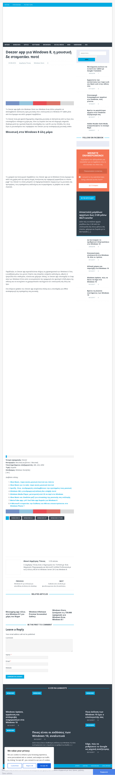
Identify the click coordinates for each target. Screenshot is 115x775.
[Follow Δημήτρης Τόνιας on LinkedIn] (38, 573)
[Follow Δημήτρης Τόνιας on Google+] (34, 573)
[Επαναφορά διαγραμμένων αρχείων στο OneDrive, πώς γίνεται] (80, 97)
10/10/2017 (92, 104)
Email (8, 661)
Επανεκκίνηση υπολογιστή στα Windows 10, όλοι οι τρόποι (98, 255)
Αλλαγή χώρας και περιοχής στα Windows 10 (98, 267)
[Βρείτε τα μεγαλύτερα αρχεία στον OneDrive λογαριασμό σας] (80, 112)
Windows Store (39, 63)
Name (8, 655)
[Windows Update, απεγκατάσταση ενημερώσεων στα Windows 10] (18, 738)
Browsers (47, 45)
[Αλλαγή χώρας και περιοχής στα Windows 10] (80, 268)
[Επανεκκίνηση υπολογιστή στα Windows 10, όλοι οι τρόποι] (80, 255)
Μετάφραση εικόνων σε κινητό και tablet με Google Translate (97, 69)
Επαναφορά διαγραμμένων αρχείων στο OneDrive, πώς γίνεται (97, 98)
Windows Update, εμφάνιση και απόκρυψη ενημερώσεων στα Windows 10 (15, 717)
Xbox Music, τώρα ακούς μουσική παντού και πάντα (32, 482)
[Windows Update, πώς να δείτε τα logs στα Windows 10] (80, 280)
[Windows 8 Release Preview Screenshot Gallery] (40, 603)
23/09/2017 (92, 130)
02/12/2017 (90, 752)
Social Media (59, 45)
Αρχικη (7, 45)
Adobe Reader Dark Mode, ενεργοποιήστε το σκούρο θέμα (98, 126)
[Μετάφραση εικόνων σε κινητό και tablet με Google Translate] (80, 69)
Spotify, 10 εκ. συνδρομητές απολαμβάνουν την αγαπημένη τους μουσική (40, 488)
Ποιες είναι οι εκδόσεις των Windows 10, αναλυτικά (51, 734)
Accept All (44, 766)
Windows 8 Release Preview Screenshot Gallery (38, 614)
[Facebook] (93, 5)
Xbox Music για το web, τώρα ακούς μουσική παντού (32, 485)
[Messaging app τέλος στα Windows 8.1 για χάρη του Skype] (16, 603)
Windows (16, 45)
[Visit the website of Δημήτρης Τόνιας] (24, 573)
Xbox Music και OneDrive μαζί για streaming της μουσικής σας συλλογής (40, 497)
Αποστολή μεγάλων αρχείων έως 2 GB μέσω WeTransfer (92, 215)
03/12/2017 (37, 739)
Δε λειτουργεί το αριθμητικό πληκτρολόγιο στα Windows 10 (98, 242)
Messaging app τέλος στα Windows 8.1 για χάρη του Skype (15, 614)
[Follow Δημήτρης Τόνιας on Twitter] (30, 573)
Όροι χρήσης (106, 766)
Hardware (78, 45)
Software (36, 45)
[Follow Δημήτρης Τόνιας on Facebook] (27, 573)
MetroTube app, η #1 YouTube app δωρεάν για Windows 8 (33, 500)
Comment (9, 638)
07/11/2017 (92, 88)
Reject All (29, 766)
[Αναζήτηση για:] (93, 53)
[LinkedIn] (106, 5)
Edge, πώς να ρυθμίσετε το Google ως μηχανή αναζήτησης (97, 746)
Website (9, 668)
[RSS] (110, 5)
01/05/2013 (12, 63)
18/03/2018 (92, 73)
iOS (86, 45)
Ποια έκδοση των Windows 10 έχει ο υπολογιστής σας (94, 714)
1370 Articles (53, 561)
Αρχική (77, 766)
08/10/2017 (92, 117)
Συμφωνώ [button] (104, 772)
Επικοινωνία (17, 5)
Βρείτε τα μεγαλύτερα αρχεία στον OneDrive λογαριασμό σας (96, 112)
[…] (90, 232)
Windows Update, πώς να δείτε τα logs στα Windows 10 (97, 280)
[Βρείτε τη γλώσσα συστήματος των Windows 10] (80, 293)
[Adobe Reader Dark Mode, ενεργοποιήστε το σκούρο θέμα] (80, 126)
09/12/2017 (92, 260)
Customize (15, 766)
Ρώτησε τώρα (28, 5)
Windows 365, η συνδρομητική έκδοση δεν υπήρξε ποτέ (33, 491)
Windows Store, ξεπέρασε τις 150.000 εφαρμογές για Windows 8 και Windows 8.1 (62, 615)
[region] (29, 759)
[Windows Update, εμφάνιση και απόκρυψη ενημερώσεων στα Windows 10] (18, 700)
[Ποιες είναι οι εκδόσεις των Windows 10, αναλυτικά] (57, 710)
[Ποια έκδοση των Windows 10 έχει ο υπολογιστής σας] (97, 700)
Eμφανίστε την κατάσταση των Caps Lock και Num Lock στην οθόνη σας (98, 83)
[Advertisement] (75, 24)
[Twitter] (97, 5)
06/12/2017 (92, 271)
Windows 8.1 (28, 518)
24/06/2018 (92, 246)
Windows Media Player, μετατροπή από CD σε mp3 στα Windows (36, 494)
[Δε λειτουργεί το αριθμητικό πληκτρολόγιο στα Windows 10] (80, 242)
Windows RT (42, 518)
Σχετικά (7, 5)
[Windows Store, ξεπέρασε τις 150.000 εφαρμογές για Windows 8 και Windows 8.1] (63, 602)
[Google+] (101, 5)
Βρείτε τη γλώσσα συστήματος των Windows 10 (98, 293)
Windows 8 (15, 518)
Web (68, 45)
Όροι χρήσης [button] (7, 773)
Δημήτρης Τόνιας (25, 63)
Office (26, 45)
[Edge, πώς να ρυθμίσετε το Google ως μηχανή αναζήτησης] (97, 732)
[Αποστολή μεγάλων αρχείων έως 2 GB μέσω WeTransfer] (92, 202)
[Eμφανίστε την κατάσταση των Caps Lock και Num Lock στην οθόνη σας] (80, 82)
